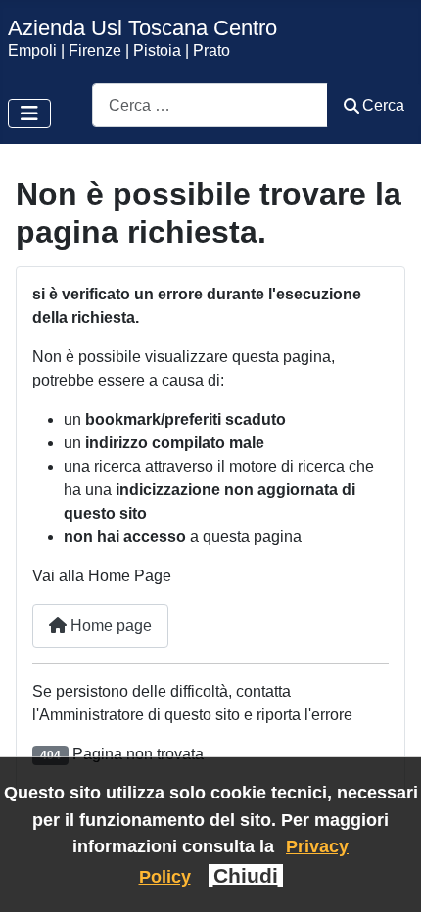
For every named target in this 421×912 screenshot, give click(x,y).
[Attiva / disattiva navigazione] (29, 113)
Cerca (383, 105)
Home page (109, 625)
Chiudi (245, 875)
